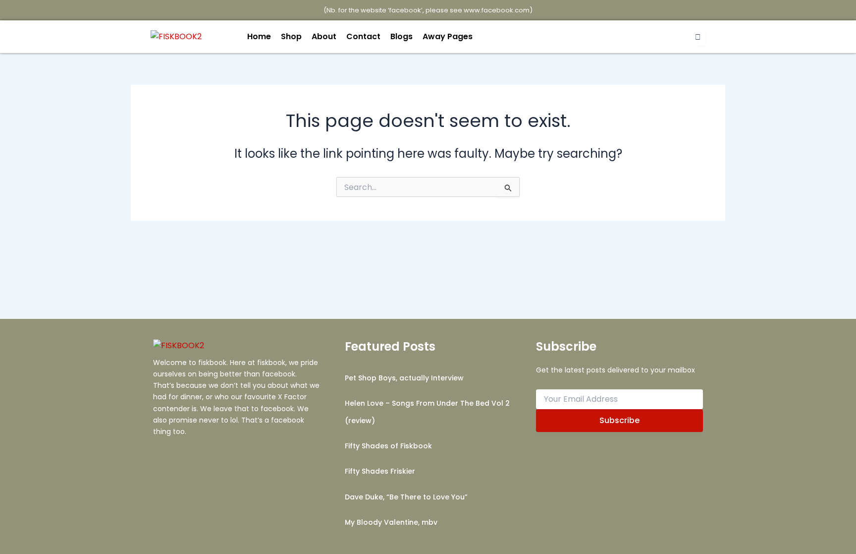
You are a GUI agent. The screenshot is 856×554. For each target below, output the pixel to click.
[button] (450, 36)
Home (259, 36)
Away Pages (448, 36)
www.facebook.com (497, 10)
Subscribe (619, 420)
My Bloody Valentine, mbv (391, 522)
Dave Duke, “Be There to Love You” (406, 497)
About (324, 36)
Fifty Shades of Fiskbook (388, 446)
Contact (363, 36)
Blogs (401, 36)
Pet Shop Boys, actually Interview (404, 378)
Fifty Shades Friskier (380, 471)
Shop (291, 36)
